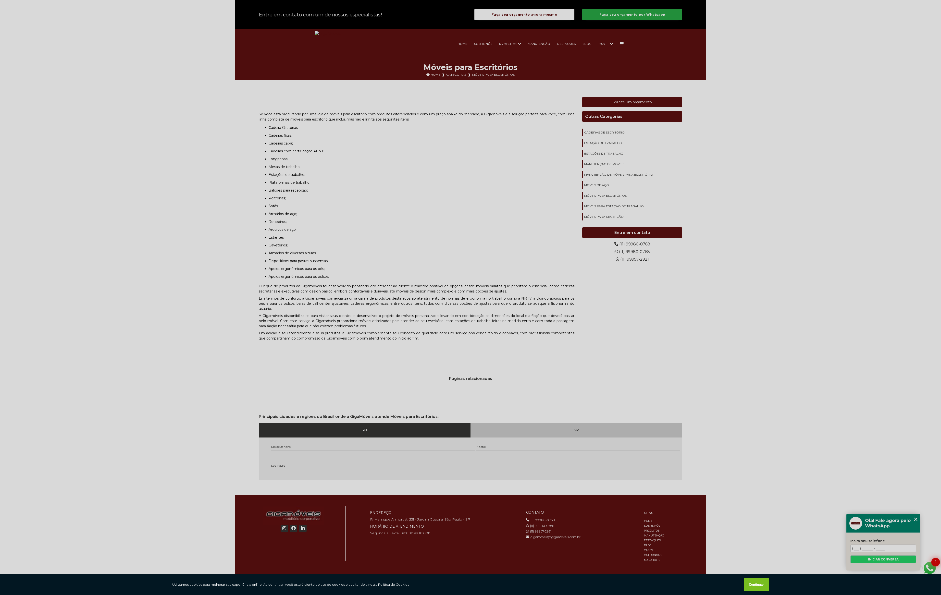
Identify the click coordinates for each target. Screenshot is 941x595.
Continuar (756, 584)
